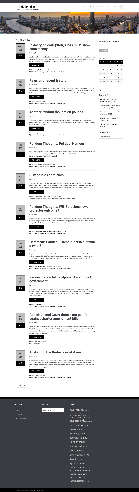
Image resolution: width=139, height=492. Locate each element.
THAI (71, 425)
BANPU (73, 413)
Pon (36, 53)
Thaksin (73, 198)
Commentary (34, 70)
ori (75, 417)
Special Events (52, 70)
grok (74, 415)
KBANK (84, 415)
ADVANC (85, 410)
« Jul (100, 90)
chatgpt (79, 413)
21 (114, 77)
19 (107, 77)
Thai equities (43, 72)
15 (118, 73)
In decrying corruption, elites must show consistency (59, 47)
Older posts (21, 386)
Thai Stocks (57, 72)
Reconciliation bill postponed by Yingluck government (60, 279)
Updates (59, 196)
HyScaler (43, 490)
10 (100, 73)
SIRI (88, 421)
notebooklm (72, 417)
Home (85, 7)
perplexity (79, 417)
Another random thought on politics (56, 112)
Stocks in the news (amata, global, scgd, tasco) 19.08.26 (110, 113)
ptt (82, 417)
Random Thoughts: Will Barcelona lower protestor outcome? (59, 209)
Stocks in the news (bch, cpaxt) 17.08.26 (109, 125)
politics (33, 198)
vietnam (81, 463)
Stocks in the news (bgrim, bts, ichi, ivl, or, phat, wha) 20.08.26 (110, 107)
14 (114, 73)
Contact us (99, 7)
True (79, 460)
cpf (86, 413)
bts (76, 413)
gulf (77, 415)
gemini (71, 415)
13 (111, 73)
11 (104, 73)
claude (83, 413)
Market (40, 70)
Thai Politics (50, 72)
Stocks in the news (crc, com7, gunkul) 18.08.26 (109, 119)
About (92, 7)
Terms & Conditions (111, 7)
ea (88, 413)
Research (45, 70)
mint (87, 415)
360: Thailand (76, 410)
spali (90, 421)
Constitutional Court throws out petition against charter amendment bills (59, 317)
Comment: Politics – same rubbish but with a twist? (62, 244)
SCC (89, 417)
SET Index (36, 72)
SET (32, 72)
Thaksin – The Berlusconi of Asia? (55, 352)
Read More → (36, 65)
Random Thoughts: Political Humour (56, 144)
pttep (85, 417)
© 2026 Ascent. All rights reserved (25, 490)
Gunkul (80, 415)
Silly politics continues (46, 175)
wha (88, 481)
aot (71, 413)
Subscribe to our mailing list (109, 41)
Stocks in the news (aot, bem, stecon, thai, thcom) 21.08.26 (109, 100)
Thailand (63, 72)
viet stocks (81, 481)
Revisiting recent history (47, 80)
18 (104, 77)
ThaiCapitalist (26, 6)
